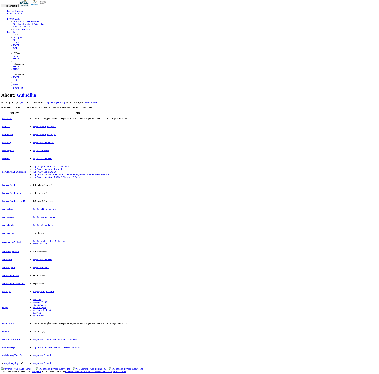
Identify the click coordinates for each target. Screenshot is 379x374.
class (6, 126)
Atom (15, 56)
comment (8, 323)
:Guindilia (42, 355)
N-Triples (17, 37)
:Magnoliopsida (44, 126)
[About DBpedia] (24, 5)
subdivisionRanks (13, 283)
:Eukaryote (39, 307)
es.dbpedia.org (92, 102)
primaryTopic (12, 363)
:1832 (40, 243)
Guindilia (26, 95)
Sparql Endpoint (14, 13)
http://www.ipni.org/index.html (47, 169)
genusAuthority (12, 242)
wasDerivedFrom (12, 339)
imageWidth (10, 251)
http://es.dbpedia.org (55, 102)
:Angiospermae (44, 217)
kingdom (8, 150)
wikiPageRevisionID (13, 201)
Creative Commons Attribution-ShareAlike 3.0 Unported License (95, 371)
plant (22, 102)
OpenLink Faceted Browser (26, 21)
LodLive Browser (21, 26)
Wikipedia (36, 371)
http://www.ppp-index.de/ (45, 171)
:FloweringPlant (42, 310)
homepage (8, 347)
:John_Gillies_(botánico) (49, 241)
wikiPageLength (11, 193)
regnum (8, 267)
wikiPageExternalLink (14, 171)
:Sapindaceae (43, 142)
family (6, 142)
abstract (7, 118)
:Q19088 (40, 302)
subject (6, 291)
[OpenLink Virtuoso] (17, 368)
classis (8, 209)
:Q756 (39, 304)
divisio (8, 217)
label (6, 331)
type (5, 307)
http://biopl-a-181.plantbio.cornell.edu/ (51, 166)
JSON (16, 45)
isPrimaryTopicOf (12, 355)
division (7, 134)
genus (8, 233)
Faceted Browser (15, 11)
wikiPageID (9, 185)
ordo (7, 259)
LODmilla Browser (22, 29)
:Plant (37, 312)
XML (15, 48)
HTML (16, 69)
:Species (38, 315)
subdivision (10, 275)
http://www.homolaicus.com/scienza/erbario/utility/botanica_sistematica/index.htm (71, 174)
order (6, 158)
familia (8, 225)
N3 (14, 40)
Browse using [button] (13, 18)
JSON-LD (18, 88)
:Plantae (41, 150)
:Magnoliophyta (44, 134)
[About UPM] (39, 5)
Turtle (16, 42)
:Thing (37, 299)
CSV (15, 85)
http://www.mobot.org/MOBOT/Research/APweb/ (56, 177)
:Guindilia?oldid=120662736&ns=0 (55, 339)
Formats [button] (11, 32)
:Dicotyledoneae (45, 209)
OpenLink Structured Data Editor (28, 24)
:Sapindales (42, 158)
